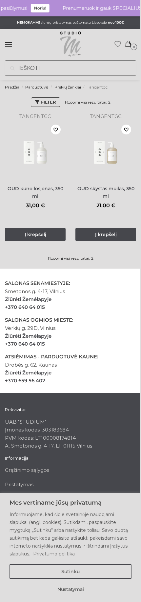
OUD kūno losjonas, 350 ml (35, 192)
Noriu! (38, 8)
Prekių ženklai (67, 87)
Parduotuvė (36, 87)
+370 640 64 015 (25, 307)
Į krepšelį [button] (35, 234)
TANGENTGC (35, 116)
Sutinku (70, 571)
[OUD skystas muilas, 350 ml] (105, 150)
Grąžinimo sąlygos (27, 470)
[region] (70, 547)
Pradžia (12, 87)
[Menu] (15, 45)
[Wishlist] (56, 129)
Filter (48, 102)
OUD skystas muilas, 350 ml (105, 192)
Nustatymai (70, 589)
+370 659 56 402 (25, 380)
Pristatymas (19, 484)
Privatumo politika (54, 554)
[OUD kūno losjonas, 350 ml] (35, 150)
